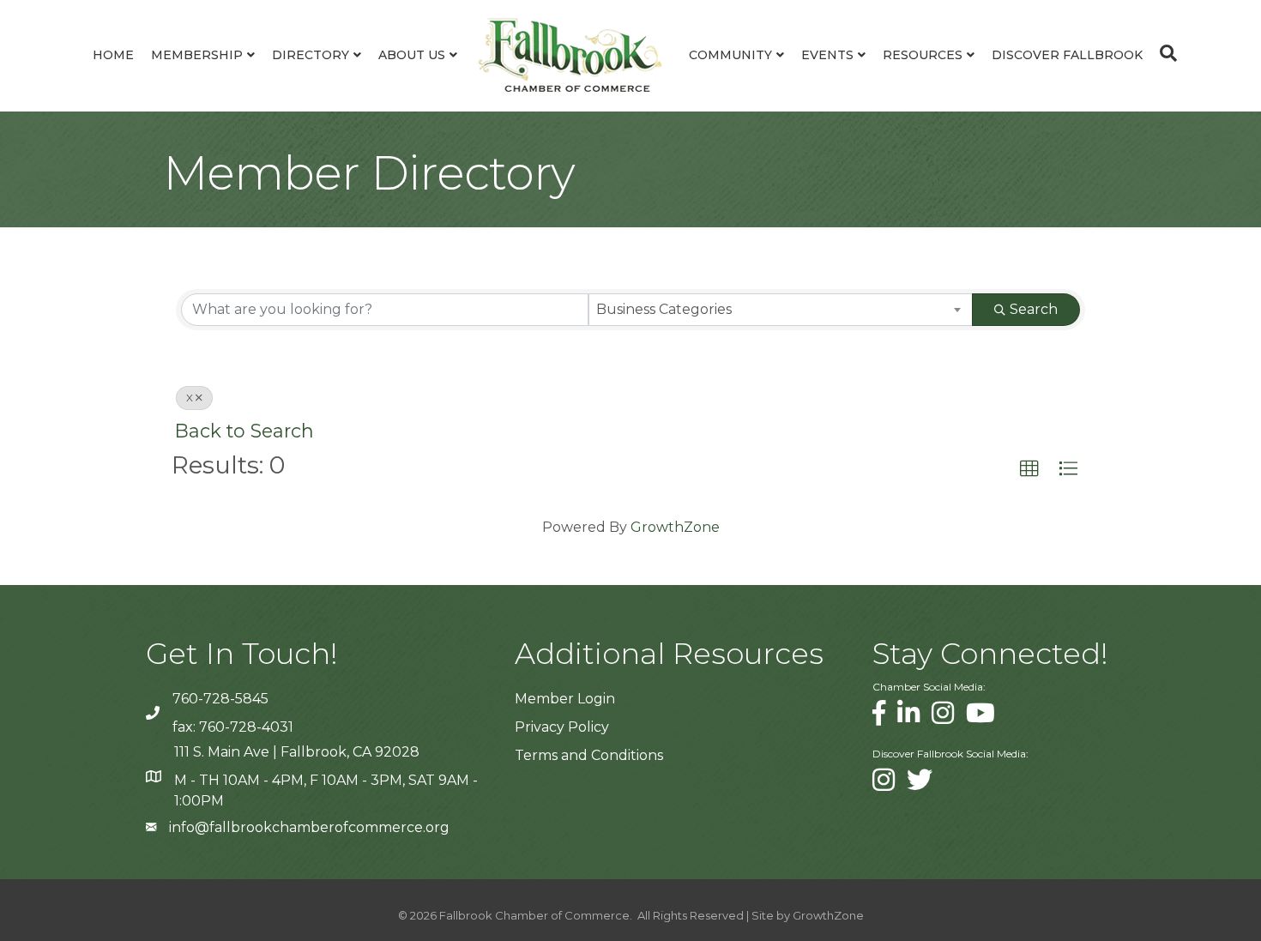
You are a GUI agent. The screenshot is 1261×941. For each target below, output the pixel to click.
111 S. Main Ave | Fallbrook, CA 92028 (296, 752)
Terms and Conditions (589, 755)
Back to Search (244, 430)
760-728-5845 (220, 699)
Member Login (565, 699)
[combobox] (781, 309)
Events (827, 55)
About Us (411, 55)
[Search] (1164, 53)
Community (730, 55)
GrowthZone (675, 527)
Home (113, 55)
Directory (310, 55)
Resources (922, 55)
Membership (197, 55)
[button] (1029, 469)
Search (1034, 309)
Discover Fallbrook (1067, 55)
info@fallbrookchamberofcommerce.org (309, 827)
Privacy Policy (562, 727)
